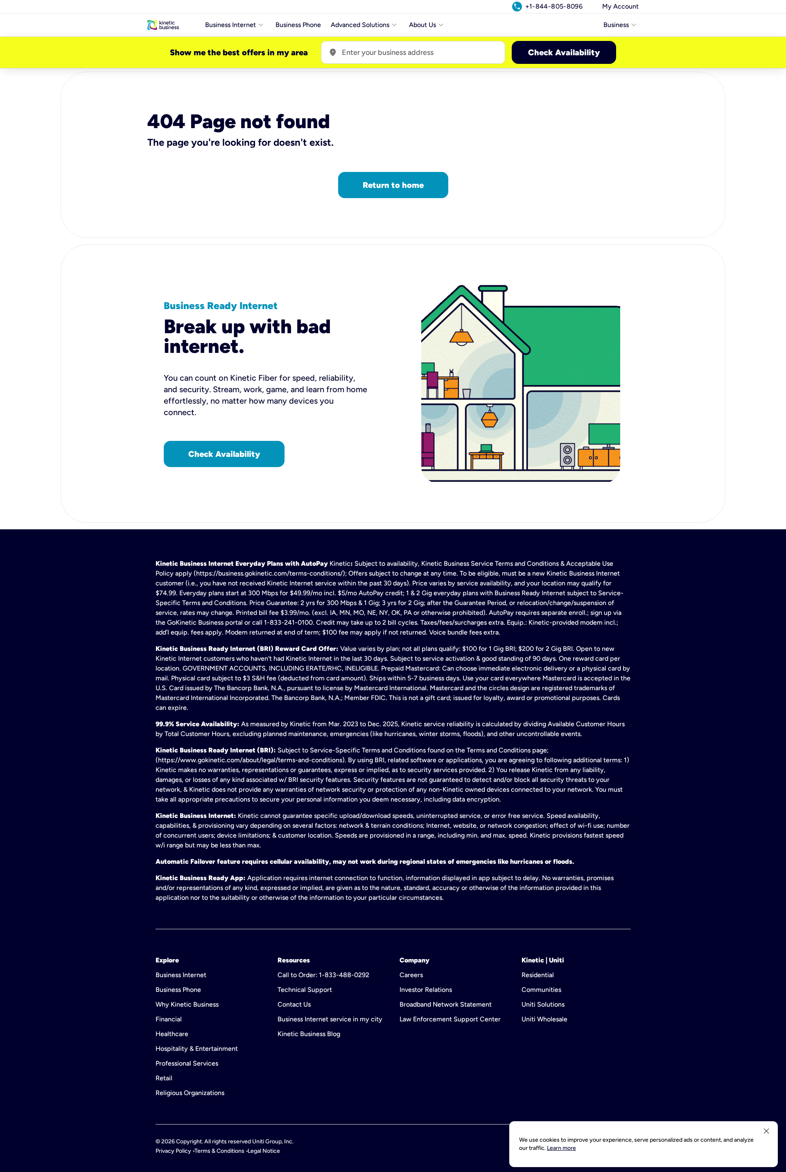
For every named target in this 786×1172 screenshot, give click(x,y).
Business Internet (181, 975)
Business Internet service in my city (330, 1019)
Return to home (393, 185)
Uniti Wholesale (544, 1019)
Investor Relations (426, 990)
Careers (411, 975)
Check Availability (564, 52)
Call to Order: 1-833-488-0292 (323, 975)
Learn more (561, 1148)
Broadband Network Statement (446, 1004)
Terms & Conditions (219, 1150)
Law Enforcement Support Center (450, 1019)
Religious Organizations (190, 1093)
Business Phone (298, 25)
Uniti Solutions (543, 1004)
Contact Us (294, 1004)
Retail (164, 1078)
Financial (169, 1019)
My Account (620, 6)
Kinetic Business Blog (309, 1034)
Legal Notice (264, 1150)
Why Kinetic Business (187, 1004)
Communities (541, 990)
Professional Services (187, 1063)
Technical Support (305, 990)
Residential (538, 975)
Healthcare (172, 1034)
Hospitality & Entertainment (197, 1048)
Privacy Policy (173, 1150)
